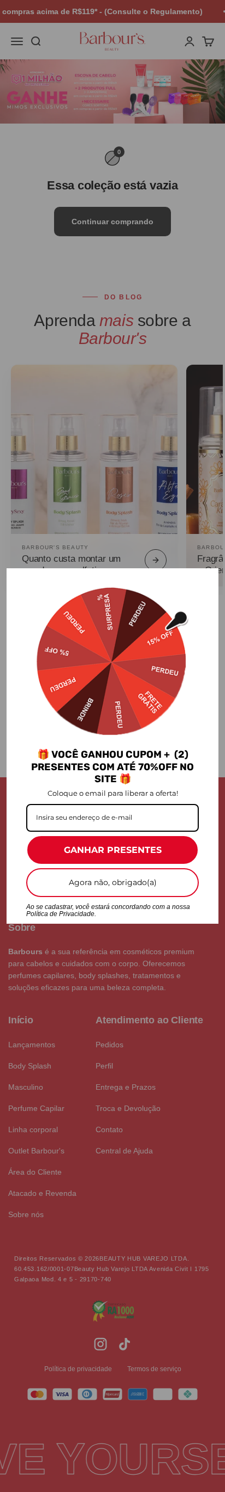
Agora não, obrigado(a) (113, 882)
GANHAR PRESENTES (113, 850)
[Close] (205, 581)
